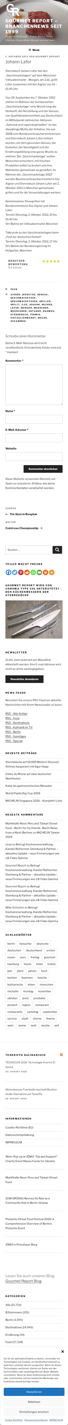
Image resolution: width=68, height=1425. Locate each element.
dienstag (29, 294)
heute (27, 964)
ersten (51, 950)
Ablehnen (34, 1402)
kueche (42, 977)
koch (44, 971)
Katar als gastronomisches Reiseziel (28, 786)
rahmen (48, 311)
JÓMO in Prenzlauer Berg (21, 1244)
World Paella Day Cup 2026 (22, 793)
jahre (20, 971)
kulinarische (15, 984)
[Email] (39, 572)
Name (10, 411)
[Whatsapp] (33, 572)
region (26, 1005)
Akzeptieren (34, 1392)
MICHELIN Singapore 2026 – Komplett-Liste (33, 800)
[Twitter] (14, 572)
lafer (15, 308)
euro (23, 957)
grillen (45, 301)
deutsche (42, 943)
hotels (52, 964)
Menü (35, 49)
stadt (25, 1018)
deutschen (14, 950)
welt (33, 1025)
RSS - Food (12, 718)
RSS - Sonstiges (15, 736)
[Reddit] (27, 572)
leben (31, 984)
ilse (25, 304)
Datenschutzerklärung (36, 1420)
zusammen (18, 321)
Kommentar (14, 360)
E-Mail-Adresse (16, 429)
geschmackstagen (24, 301)
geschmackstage (23, 298)
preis (25, 998)
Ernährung (12, 1334)
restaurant (42, 1005)
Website (11, 448)
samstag (32, 1012)
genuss (42, 294)
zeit (56, 1025)
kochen (47, 304)
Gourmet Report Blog (23, 1281)
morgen (26, 308)
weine (22, 1025)
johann (34, 304)
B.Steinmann (13, 1312)
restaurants (14, 1012)
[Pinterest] (21, 572)
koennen (27, 977)
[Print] (45, 572)
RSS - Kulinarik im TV (19, 727)
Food (14, 289)
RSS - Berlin (13, 732)
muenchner (19, 311)
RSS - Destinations (17, 722)
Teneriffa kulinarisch (25, 1055)
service (12, 1018)
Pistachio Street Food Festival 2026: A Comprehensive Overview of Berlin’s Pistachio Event (29, 1224)
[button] (62, 1351)
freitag (35, 957)
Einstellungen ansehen (34, 1412)
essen (11, 957)
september (50, 1012)
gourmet (49, 957)
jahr (9, 971)
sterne (37, 1018)
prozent (12, 1005)
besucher (26, 943)
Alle (8, 1305)
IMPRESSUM (56, 1420)
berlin (11, 943)
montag (28, 991)
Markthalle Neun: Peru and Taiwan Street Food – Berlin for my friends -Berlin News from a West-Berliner (31, 828)
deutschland (34, 950)
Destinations (13, 1327)
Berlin (9, 1320)
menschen (46, 984)
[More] (51, 572)
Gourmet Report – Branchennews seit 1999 (33, 26)
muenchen (41, 308)
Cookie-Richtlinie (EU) (19, 1127)
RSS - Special (13, 741)
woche (42, 318)
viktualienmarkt (23, 318)
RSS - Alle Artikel (16, 713)
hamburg (13, 964)
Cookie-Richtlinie (14, 1420)
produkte (39, 998)
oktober (35, 311)
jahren (32, 971)
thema (50, 1018)
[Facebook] (8, 572)
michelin (12, 991)
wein (10, 1025)
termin (35, 314)
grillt (15, 304)
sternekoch (19, 314)
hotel (39, 964)
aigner (16, 294)
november (44, 991)
